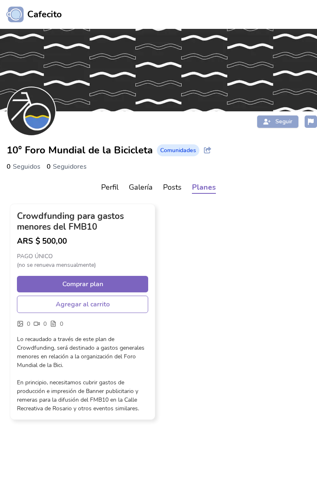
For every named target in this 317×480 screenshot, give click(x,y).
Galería (141, 187)
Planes (204, 187)
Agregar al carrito (83, 304)
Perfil (109, 187)
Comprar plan (82, 284)
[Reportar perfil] (311, 121)
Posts (172, 187)
